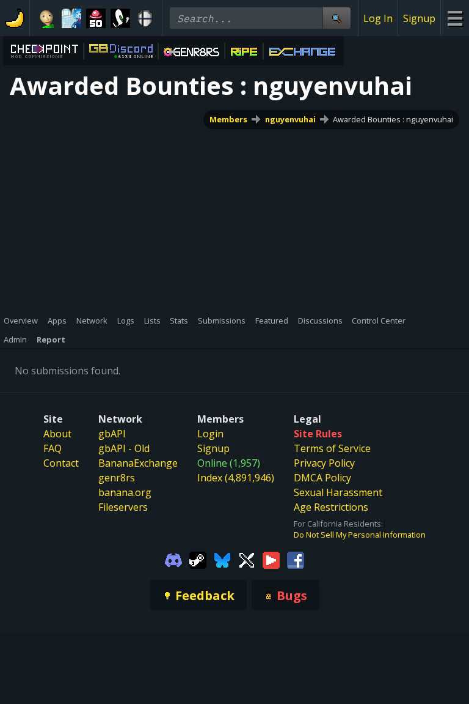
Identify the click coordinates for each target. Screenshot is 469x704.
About (57, 433)
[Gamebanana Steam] (198, 559)
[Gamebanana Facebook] (295, 559)
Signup (419, 18)
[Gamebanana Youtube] (271, 559)
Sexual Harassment (338, 492)
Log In (378, 18)
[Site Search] (336, 18)
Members (228, 119)
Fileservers (123, 507)
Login (210, 433)
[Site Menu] (454, 18)
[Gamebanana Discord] (173, 559)
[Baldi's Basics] (47, 18)
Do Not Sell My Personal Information (360, 534)
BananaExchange (138, 463)
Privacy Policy (324, 463)
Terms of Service (332, 448)
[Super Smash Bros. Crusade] (145, 18)
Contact (61, 463)
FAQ (52, 448)
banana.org (124, 492)
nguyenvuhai (290, 119)
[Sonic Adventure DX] (120, 18)
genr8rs (116, 477)
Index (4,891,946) (235, 477)
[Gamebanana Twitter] (246, 559)
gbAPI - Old (124, 448)
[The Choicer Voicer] (71, 18)
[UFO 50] (96, 18)
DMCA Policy (322, 477)
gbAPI (112, 433)
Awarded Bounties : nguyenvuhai (393, 119)
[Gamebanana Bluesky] (222, 559)
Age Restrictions (331, 507)
